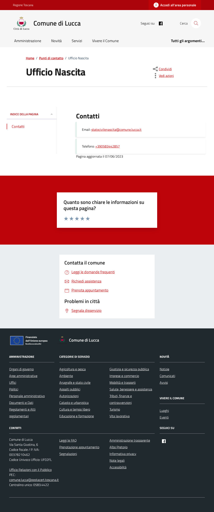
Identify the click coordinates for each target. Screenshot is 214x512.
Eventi (164, 417)
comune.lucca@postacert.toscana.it (34, 479)
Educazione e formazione (76, 416)
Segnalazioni (68, 453)
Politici (13, 389)
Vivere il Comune (105, 41)
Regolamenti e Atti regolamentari (22, 413)
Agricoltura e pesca (72, 369)
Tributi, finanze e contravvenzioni (121, 399)
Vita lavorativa (120, 416)
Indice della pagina (24, 114)
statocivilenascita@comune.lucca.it (116, 129)
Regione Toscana (23, 5)
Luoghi (164, 410)
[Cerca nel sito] (196, 23)
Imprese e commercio (124, 375)
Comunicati (167, 375)
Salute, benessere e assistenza (131, 389)
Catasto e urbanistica (74, 402)
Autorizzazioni (69, 395)
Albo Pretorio (118, 447)
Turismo (115, 409)
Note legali (117, 460)
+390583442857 (107, 146)
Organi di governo (21, 369)
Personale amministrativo (27, 395)
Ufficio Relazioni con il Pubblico (30, 469)
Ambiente (66, 375)
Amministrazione (27, 41)
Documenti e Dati (21, 402)
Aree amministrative (23, 375)
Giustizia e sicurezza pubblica (129, 369)
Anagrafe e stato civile (74, 382)
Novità (56, 41)
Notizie (164, 369)
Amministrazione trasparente (130, 440)
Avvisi (164, 382)
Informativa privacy (123, 453)
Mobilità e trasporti (123, 382)
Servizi (77, 41)
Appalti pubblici (69, 389)
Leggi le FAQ (68, 440)
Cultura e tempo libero (74, 409)
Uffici (12, 382)
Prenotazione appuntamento (79, 447)
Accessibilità (118, 467)
